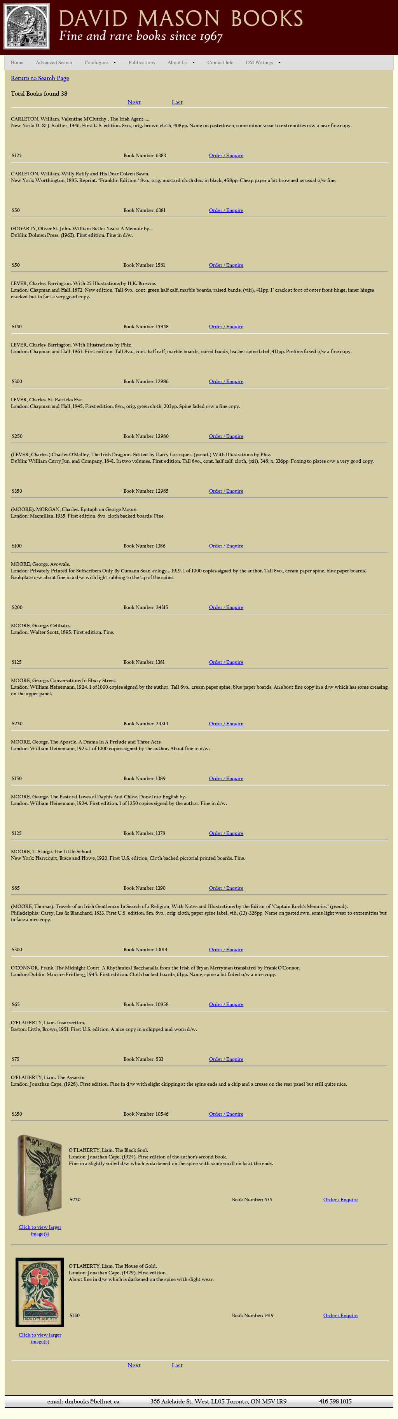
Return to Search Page (40, 78)
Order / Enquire (226, 155)
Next (134, 102)
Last (177, 102)
